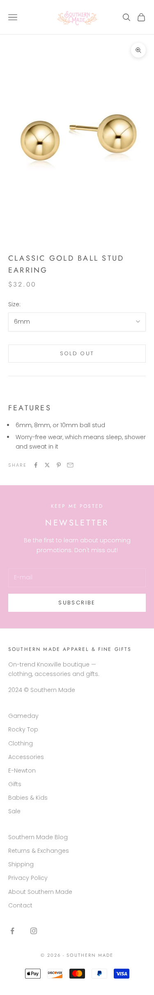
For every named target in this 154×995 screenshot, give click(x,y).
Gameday (23, 716)
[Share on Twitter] (47, 465)
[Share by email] (70, 465)
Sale (14, 811)
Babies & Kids (28, 798)
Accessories (26, 757)
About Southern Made (40, 892)
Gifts (14, 784)
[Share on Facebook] (35, 465)
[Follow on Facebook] (12, 931)
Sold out (77, 353)
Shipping (21, 864)
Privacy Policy (28, 878)
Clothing (20, 743)
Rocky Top (23, 729)
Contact (20, 905)
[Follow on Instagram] (34, 931)
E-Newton (22, 770)
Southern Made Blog (38, 837)
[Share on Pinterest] (58, 465)
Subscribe (76, 602)
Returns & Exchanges (38, 851)
